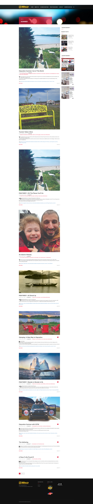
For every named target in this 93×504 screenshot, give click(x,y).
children (22, 263)
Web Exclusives (26, 74)
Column (33, 297)
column (24, 303)
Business (27, 73)
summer (47, 81)
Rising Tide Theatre (46, 141)
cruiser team (25, 433)
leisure (24, 81)
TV (45, 257)
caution (22, 303)
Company (30, 73)
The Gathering (23, 442)
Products (57, 73)
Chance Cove (23, 141)
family (29, 263)
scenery (45, 346)
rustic (37, 81)
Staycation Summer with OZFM (29, 424)
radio (46, 433)
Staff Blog (43, 297)
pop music (40, 433)
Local (50, 73)
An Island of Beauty (25, 254)
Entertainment (34, 73)
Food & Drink (38, 73)
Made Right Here (53, 73)
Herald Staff (30, 72)
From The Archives (42, 73)
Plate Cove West (40, 141)
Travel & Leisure (21, 74)
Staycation (40, 81)
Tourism (50, 81)
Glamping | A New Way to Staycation (30, 337)
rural (35, 81)
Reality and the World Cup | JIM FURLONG (71, 42)
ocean (48, 303)
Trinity (25, 142)
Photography (38, 134)
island (22, 81)
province (43, 433)
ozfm (37, 433)
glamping (31, 346)
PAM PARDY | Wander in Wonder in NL (31, 382)
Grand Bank (28, 303)
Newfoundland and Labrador (29, 81)
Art (20, 73)
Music (45, 426)
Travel (53, 81)
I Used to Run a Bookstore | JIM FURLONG (71, 36)
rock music (48, 433)
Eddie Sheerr (25, 263)
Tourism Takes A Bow (26, 132)
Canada (22, 433)
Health (34, 134)
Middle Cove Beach (33, 303)
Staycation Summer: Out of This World (31, 71)
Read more (20, 83)
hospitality (26, 141)
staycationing (44, 81)
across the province (24, 346)
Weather (51, 263)
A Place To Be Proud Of (26, 457)
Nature (37, 303)
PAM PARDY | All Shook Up (27, 295)
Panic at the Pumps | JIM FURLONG (70, 48)
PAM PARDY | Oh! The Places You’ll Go (31, 193)
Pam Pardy (53, 303)
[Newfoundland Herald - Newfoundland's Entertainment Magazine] (24, 7)
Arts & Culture (24, 73)
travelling (20, 434)
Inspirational (47, 73)
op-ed (50, 303)
